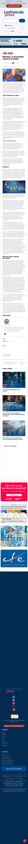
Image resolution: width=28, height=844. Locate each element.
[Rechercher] (22, 20)
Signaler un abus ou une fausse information (14, 725)
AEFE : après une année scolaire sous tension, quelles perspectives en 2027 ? (13, 438)
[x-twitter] (13, 706)
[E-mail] (5, 334)
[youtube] (14, 709)
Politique (10, 53)
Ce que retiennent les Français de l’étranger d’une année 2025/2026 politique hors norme (14, 414)
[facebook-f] (13, 697)
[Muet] (9, 31)
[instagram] (13, 703)
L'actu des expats (6, 355)
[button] (25, 841)
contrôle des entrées (8, 169)
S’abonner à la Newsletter (14, 6)
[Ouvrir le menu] (23, 28)
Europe (5, 53)
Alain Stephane (17, 62)
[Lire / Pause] (6, 31)
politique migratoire (12, 201)
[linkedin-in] (13, 700)
